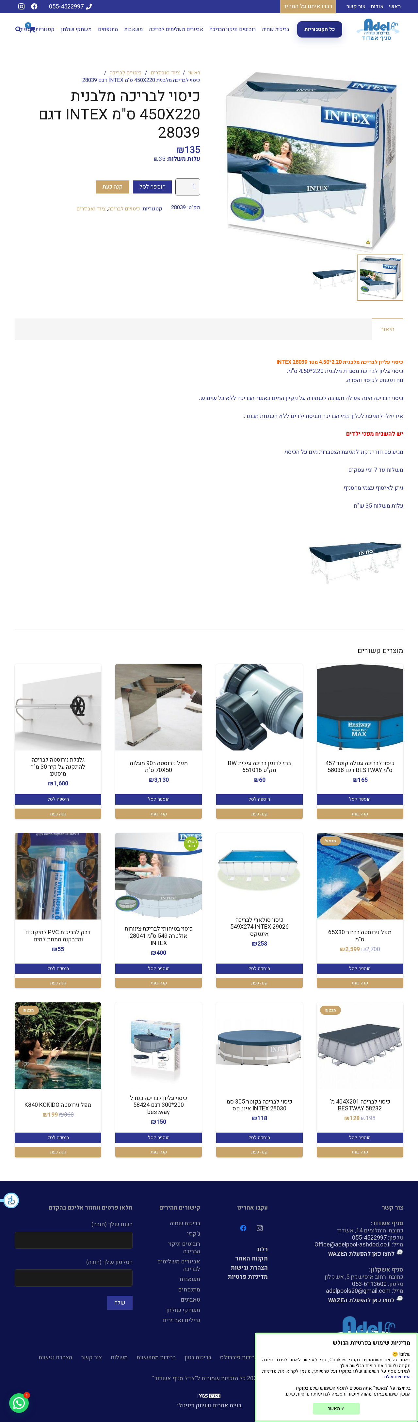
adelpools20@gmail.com (358, 1291)
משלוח (119, 1357)
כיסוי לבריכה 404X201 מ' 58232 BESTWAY (360, 1105)
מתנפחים (189, 1289)
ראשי (194, 73)
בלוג (262, 1249)
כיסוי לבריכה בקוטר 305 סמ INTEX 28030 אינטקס (259, 1105)
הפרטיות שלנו (397, 1376)
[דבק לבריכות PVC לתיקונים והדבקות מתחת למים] (58, 876)
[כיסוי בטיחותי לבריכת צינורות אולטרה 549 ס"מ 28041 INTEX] (158, 876)
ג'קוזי (193, 1233)
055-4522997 (369, 1237)
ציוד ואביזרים (165, 73)
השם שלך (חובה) (112, 1224)
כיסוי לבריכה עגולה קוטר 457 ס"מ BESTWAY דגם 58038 (359, 767)
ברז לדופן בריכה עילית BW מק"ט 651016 (259, 767)
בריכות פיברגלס (239, 1357)
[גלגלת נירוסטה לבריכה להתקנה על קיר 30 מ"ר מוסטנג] (58, 707)
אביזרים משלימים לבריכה (178, 1265)
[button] (10, 1200)
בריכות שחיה (185, 1223)
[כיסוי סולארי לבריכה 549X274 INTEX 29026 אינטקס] (259, 867)
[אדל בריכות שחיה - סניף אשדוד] (378, 29)
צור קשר (91, 1357)
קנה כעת (113, 186)
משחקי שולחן (183, 1310)
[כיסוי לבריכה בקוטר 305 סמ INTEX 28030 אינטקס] (259, 1045)
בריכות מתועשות (156, 1357)
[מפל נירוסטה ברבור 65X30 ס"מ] (360, 876)
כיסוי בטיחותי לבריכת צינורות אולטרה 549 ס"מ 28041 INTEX (159, 935)
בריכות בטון (198, 1357)
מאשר (336, 1408)
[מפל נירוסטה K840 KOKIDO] (58, 1045)
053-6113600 (369, 1284)
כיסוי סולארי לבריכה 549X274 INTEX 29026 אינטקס (259, 927)
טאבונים (190, 1299)
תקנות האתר (251, 1258)
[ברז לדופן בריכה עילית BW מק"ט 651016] (259, 707)
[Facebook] (34, 6)
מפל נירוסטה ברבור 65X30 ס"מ (360, 936)
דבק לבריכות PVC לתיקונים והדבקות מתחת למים (58, 936)
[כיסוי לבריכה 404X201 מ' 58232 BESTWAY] (360, 1045)
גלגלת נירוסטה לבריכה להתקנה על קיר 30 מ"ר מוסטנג (58, 766)
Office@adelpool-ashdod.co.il (352, 1244)
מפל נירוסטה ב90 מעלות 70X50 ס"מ (159, 767)
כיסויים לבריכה (126, 73)
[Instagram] (21, 6)
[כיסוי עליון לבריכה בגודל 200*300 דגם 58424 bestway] (158, 1045)
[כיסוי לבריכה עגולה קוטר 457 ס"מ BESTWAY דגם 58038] (360, 707)
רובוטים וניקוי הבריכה (184, 1248)
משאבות (190, 1279)
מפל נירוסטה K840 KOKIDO (57, 1105)
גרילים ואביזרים (181, 1320)
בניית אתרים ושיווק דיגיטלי (209, 1405)
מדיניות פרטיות (248, 1277)
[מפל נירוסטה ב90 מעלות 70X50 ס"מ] (158, 707)
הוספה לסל (152, 186)
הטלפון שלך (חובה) (109, 1262)
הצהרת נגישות (249, 1267)
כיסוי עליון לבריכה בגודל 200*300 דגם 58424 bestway (158, 1105)
